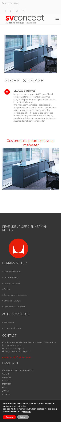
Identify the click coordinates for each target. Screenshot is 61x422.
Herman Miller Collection (14, 306)
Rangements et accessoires (16, 295)
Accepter (9, 417)
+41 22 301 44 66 (11, 3)
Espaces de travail (12, 283)
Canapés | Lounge (12, 300)
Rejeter (23, 417)
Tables (7, 289)
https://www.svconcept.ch (17, 351)
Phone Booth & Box (12, 328)
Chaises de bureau (12, 271)
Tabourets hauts (11, 277)
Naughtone (9, 322)
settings (27, 411)
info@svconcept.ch (15, 348)
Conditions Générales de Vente (17, 357)
